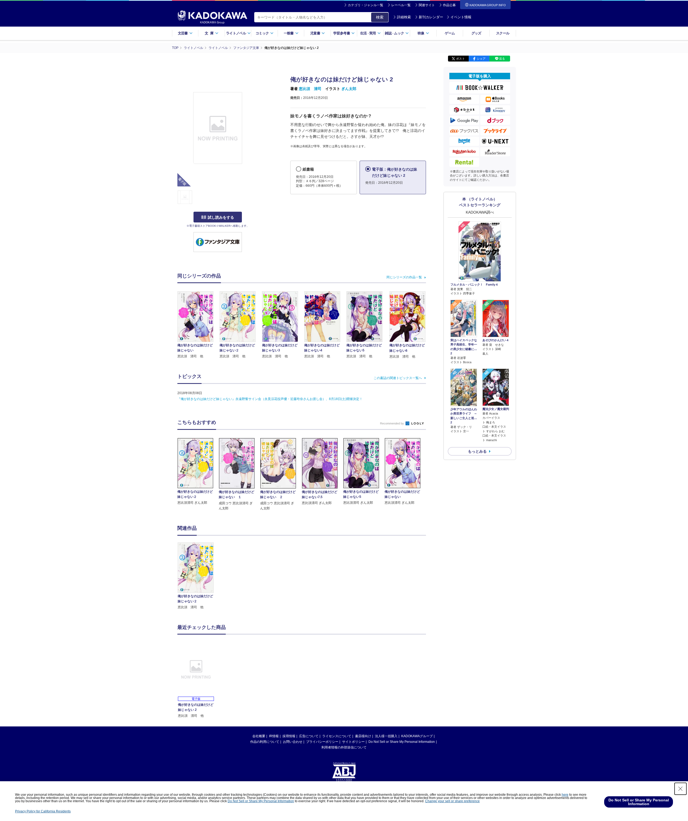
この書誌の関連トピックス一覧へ (398, 378)
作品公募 (449, 5)
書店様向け (363, 736)
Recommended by (392, 423)
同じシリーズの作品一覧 (404, 277)
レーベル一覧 (401, 5)
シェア (481, 58)
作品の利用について (264, 742)
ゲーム (450, 33)
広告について (308, 736)
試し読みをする (221, 217)
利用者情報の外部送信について (344, 747)
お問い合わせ (292, 742)
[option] (198, 576)
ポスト (460, 58)
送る (502, 58)
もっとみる (477, 451)
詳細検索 (404, 17)
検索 (380, 17)
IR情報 (274, 736)
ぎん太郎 (348, 89)
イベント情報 (460, 17)
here (565, 794)
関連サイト (427, 5)
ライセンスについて (336, 736)
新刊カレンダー (431, 17)
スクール (502, 33)
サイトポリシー (353, 742)
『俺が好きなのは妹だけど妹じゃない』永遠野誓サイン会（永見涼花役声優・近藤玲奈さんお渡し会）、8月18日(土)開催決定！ (270, 399)
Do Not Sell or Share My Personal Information (401, 741)
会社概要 (258, 736)
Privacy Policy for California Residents (43, 811)
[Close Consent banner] (680, 789)
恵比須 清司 (310, 89)
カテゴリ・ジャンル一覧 (365, 5)
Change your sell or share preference (452, 801)
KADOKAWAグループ (417, 736)
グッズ (476, 33)
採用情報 (288, 736)
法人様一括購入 (386, 736)
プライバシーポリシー (322, 742)
